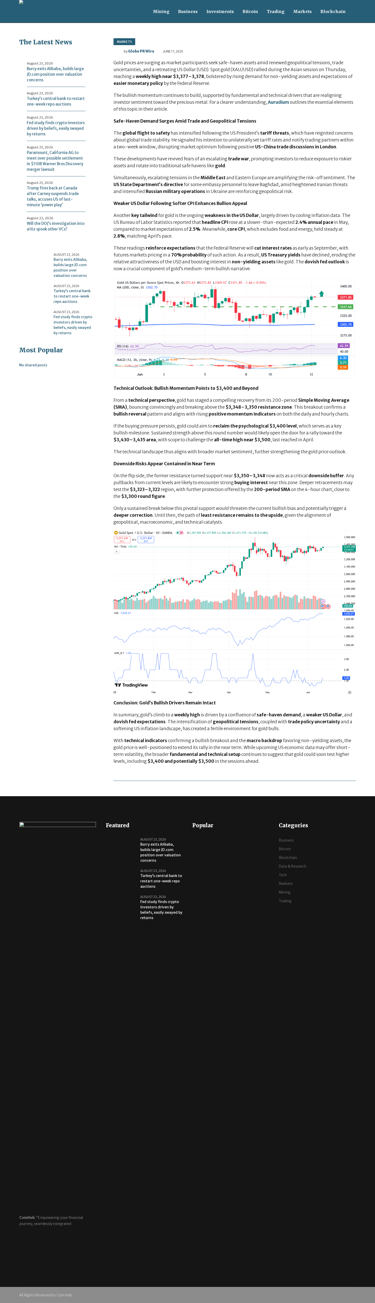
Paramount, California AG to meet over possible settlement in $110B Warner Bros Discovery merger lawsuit (55, 161)
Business (286, 840)
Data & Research (292, 866)
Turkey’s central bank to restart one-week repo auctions (56, 101)
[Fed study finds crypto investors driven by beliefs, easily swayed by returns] (34, 319)
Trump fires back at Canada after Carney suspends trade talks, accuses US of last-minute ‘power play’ (53, 196)
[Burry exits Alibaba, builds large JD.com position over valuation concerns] (34, 262)
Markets (124, 42)
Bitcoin (285, 849)
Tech (283, 875)
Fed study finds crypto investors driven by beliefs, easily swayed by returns (56, 128)
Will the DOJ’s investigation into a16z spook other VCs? (55, 226)
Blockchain (288, 857)
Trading (285, 901)
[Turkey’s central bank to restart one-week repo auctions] (34, 294)
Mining (285, 892)
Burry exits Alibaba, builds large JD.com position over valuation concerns (55, 74)
